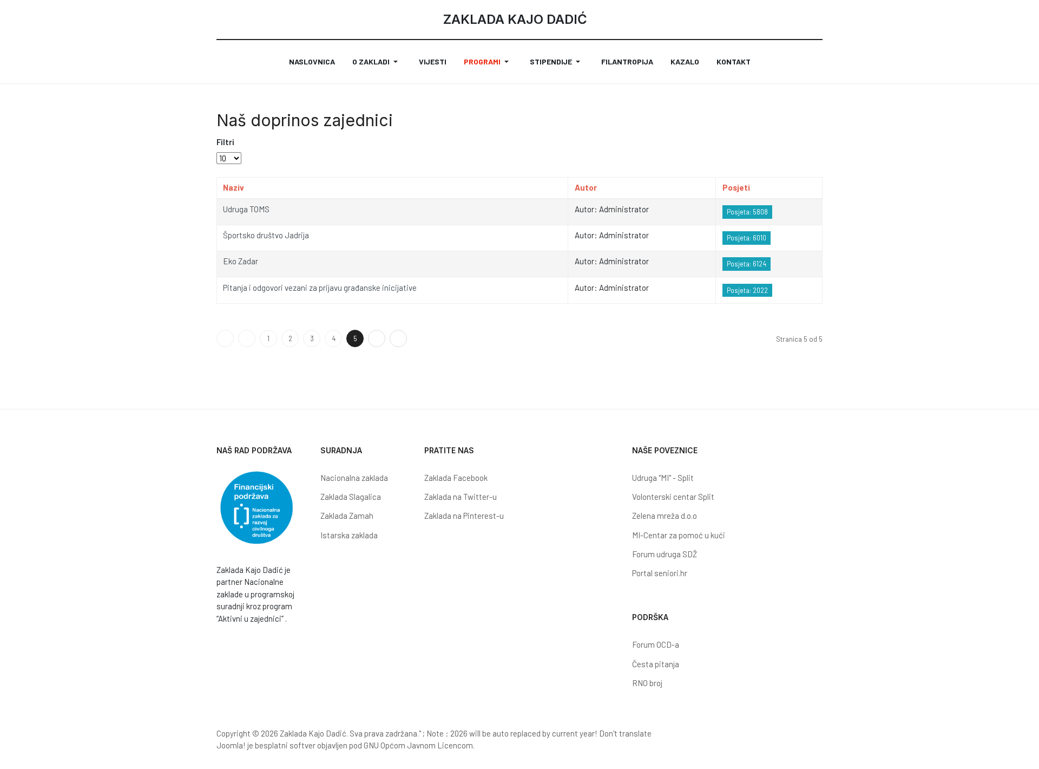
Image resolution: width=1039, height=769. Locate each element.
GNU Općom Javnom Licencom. (419, 745)
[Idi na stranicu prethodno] (246, 338)
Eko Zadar (240, 261)
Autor (586, 187)
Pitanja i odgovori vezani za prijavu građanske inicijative (320, 287)
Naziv (233, 187)
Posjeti (736, 187)
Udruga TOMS (246, 209)
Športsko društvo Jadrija (266, 235)
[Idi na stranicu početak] (225, 338)
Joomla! (231, 745)
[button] (377, 61)
